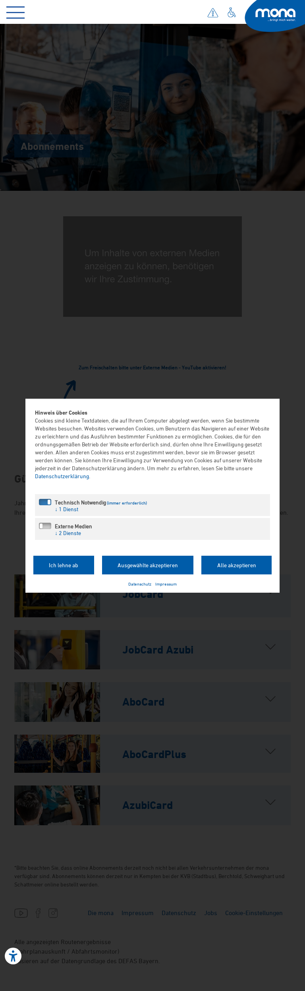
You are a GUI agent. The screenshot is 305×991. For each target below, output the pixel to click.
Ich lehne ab (63, 565)
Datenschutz (139, 583)
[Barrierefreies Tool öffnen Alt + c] (13, 956)
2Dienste (68, 532)
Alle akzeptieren (236, 565)
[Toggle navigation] (17, 11)
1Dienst (66, 509)
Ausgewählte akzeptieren (148, 565)
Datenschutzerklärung (62, 476)
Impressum (166, 583)
